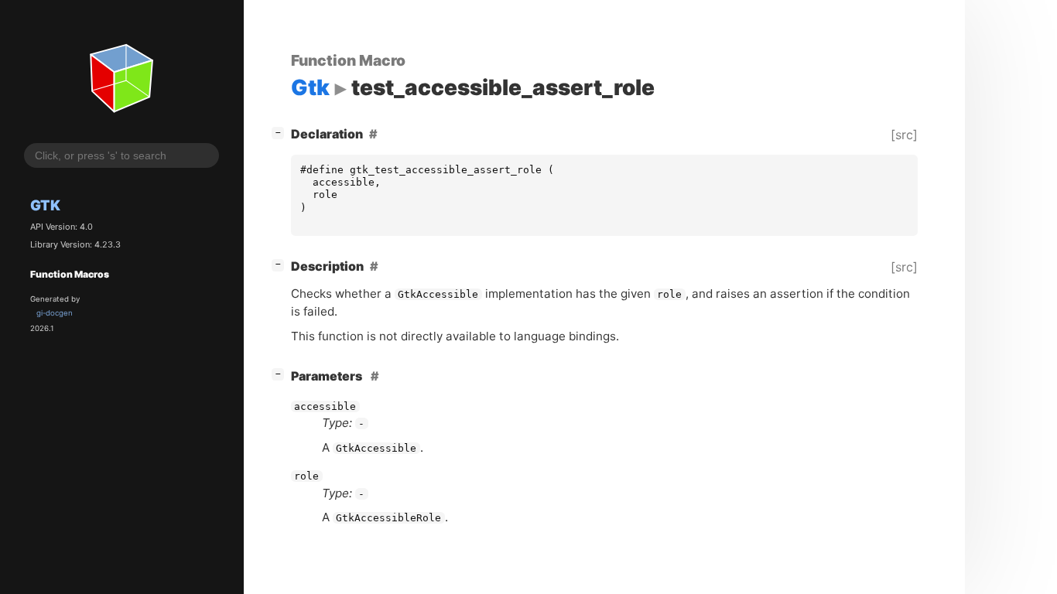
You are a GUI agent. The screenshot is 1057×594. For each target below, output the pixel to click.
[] (281, 132)
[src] (904, 134)
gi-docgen (54, 313)
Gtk (45, 204)
